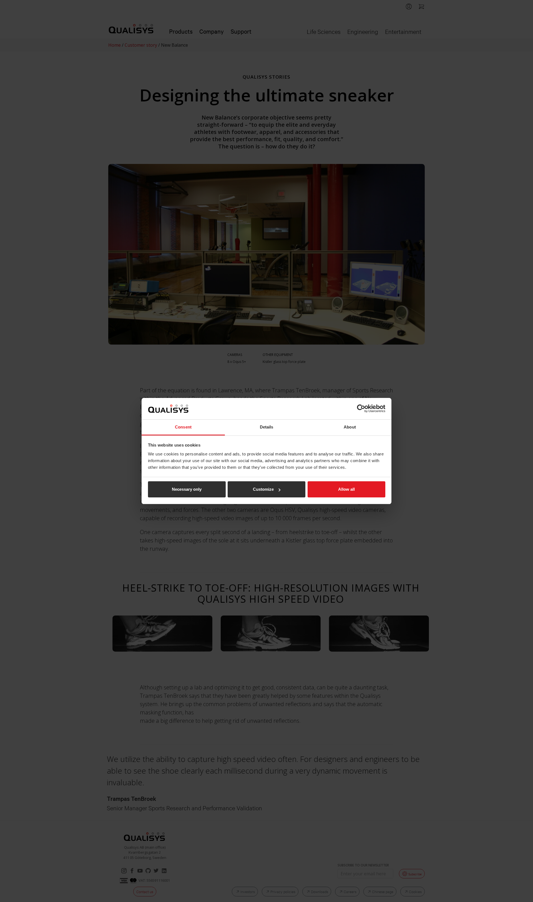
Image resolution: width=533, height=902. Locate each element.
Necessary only (187, 489)
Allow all (346, 489)
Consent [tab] (183, 427)
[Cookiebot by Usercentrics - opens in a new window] (361, 408)
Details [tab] (266, 427)
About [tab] (350, 427)
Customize (263, 489)
